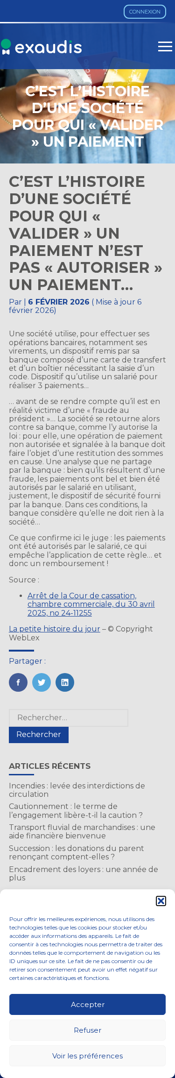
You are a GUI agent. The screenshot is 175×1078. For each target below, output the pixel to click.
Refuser (87, 1030)
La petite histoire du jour (54, 628)
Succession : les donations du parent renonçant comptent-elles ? (76, 852)
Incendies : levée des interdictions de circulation (77, 790)
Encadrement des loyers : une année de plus (83, 873)
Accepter (88, 1004)
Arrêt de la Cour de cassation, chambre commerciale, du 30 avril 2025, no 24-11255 (91, 604)
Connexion (145, 11)
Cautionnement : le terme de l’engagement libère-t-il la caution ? (76, 810)
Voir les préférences (87, 1055)
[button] (161, 901)
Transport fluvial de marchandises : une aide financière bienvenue (82, 831)
